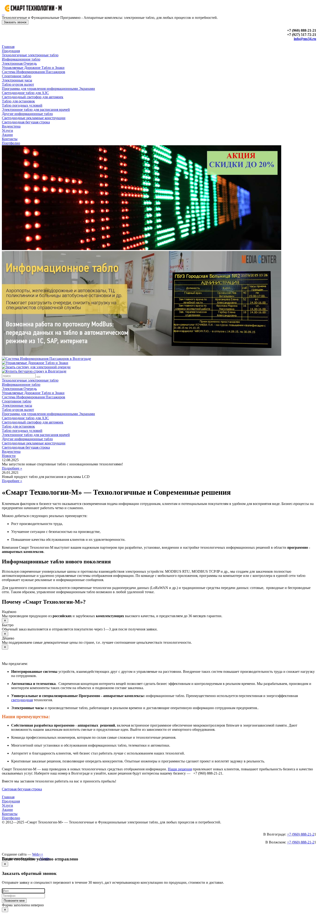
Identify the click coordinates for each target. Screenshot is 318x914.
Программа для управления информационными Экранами (48, 89)
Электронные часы (17, 80)
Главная (8, 47)
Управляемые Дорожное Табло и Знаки (33, 68)
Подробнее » (12, 468)
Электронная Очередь (19, 63)
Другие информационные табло (27, 114)
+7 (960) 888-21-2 (300, 834)
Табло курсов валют (18, 84)
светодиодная (22, 700)
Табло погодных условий (22, 105)
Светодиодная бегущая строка (26, 122)
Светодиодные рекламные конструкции (33, 118)
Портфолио (11, 143)
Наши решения (180, 769)
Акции (7, 135)
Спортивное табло (16, 76)
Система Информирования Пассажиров (33, 72)
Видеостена (11, 126)
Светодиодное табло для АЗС (25, 93)
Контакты (9, 139)
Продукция (11, 51)
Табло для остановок (18, 101)
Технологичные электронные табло (30, 55)
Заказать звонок (15, 22)
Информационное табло (21, 59)
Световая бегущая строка (22, 789)
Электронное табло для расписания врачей (36, 110)
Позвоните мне (14, 900)
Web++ (37, 854)
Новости (9, 456)
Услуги (7, 130)
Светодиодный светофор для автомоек (32, 97)
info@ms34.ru (305, 39)
